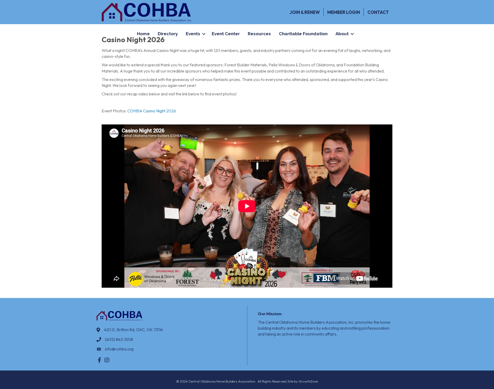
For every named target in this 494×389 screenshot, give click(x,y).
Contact (378, 12)
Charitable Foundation (303, 33)
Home (143, 33)
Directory (168, 33)
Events (193, 33)
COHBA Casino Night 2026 (151, 110)
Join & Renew (305, 12)
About (342, 33)
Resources (259, 33)
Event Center (226, 33)
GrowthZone (308, 381)
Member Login (343, 12)
